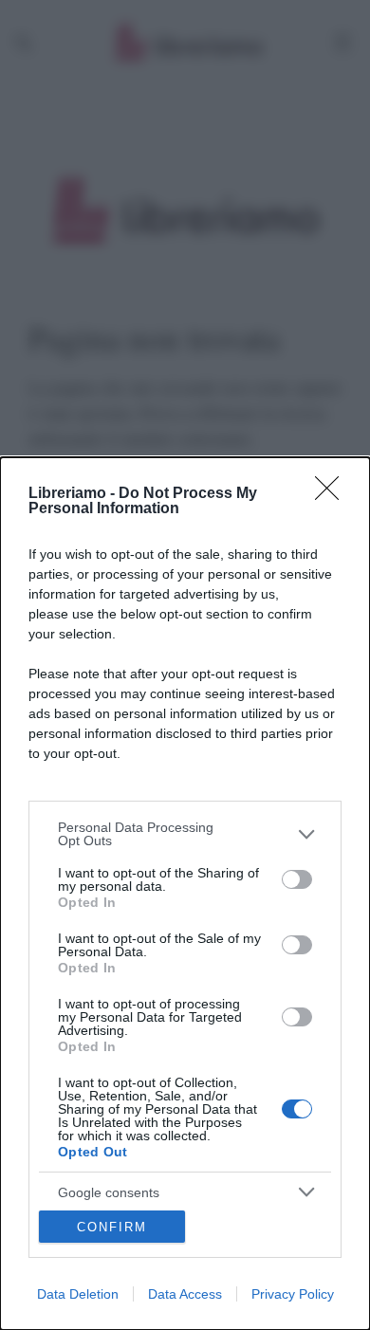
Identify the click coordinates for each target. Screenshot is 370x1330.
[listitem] (185, 834)
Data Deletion (78, 1294)
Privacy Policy (292, 1294)
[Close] (333, 494)
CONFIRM (112, 1227)
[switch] (297, 879)
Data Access (185, 1294)
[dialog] (185, 893)
